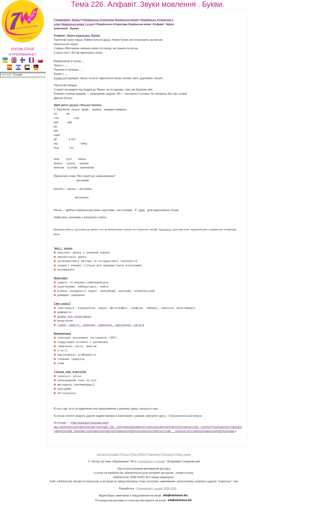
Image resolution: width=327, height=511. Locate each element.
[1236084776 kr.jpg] (55, 252)
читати (73, 105)
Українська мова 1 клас (77, 24)
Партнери (153, 454)
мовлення (83, 35)
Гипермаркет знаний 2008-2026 (156, 488)
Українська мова (126, 19)
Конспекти (165, 229)
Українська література (98, 19)
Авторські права (107, 454)
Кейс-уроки (183, 454)
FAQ (142, 454)
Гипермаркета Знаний (151, 461)
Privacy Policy (129, 454)
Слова (58, 78)
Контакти (168, 454)
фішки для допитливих (74, 316)
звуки (106, 39)
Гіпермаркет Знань (67, 19)
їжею (142, 210)
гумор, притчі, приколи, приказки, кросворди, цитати (100, 325)
